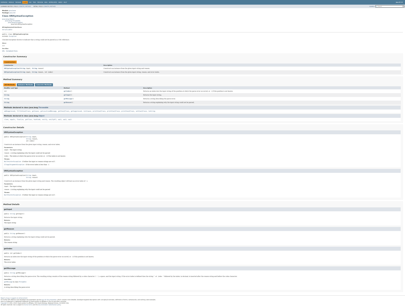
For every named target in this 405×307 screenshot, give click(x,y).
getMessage (68, 99)
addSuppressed (9, 111)
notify (44, 119)
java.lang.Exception (15, 22)
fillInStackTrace (23, 111)
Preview (40, 2)
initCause (87, 111)
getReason (67, 102)
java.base (12, 10)
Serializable (7, 29)
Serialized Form (12, 51)
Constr (21, 6)
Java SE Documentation (49, 299)
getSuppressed (76, 111)
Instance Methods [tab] (25, 85)
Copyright (4, 303)
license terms (28, 305)
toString (151, 111)
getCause (35, 111)
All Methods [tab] (10, 85)
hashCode (37, 119)
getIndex (67, 91)
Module (11, 2)
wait (59, 119)
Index (60, 2)
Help (65, 2)
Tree (34, 2)
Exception (12, 36)
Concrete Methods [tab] (44, 85)
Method (28, 6)
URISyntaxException (11, 68)
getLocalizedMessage (48, 111)
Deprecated (53, 2)
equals (12, 119)
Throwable (43, 108)
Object (41, 116)
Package (18, 2)
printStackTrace (99, 111)
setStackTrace (141, 111)
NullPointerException (12, 161)
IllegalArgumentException (14, 164)
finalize (20, 119)
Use (30, 2)
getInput (67, 95)
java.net (12, 13)
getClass (28, 119)
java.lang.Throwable (12, 21)
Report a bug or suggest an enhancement (14, 298)
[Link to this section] (28, 56)
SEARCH (371, 6)
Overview (4, 2)
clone (6, 119)
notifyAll (52, 119)
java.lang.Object (8, 19)
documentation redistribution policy (49, 305)
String (22, 68)
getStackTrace (63, 111)
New (45, 2)
